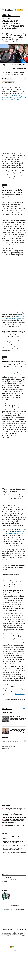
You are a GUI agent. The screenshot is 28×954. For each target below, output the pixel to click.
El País (4, 72)
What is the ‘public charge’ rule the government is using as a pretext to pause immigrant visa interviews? (13, 820)
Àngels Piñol (14, 724)
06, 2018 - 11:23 (18, 74)
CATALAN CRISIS (5, 18)
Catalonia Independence (12, 741)
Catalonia (6, 15)
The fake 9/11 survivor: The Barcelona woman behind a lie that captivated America (14, 809)
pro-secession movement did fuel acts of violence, (14, 532)
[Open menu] (3, 10)
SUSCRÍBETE (20, 9)
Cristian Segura (13, 723)
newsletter (5, 874)
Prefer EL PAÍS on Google (9, 82)
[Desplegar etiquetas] (25, 741)
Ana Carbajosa (13, 72)
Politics (3, 741)
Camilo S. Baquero (22, 723)
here (23, 751)
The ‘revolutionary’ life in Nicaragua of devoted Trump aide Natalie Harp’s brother (14, 849)
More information (5, 748)
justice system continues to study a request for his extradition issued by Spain (14, 97)
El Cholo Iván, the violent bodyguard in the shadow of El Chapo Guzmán (13, 842)
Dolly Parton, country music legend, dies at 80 (14, 845)
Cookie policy (23, 941)
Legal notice (4, 941)
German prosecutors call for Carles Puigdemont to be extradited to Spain (18, 731)
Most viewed (5, 833)
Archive (4, 890)
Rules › (24, 708)
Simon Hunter (20, 694)
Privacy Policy (10, 941)
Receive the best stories (8, 877)
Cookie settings (17, 941)
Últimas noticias (6, 805)
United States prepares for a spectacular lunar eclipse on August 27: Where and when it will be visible (12, 814)
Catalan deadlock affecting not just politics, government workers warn (18, 719)
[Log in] (25, 10)
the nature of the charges (10, 374)
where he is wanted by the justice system (13, 318)
